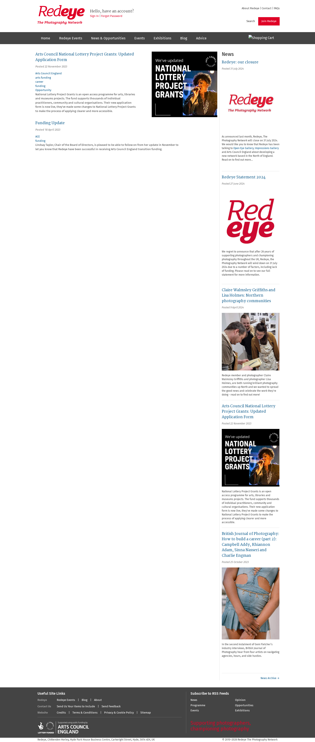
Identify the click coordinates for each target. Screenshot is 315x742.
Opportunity (43, 90)
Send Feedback (111, 706)
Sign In (94, 16)
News (193, 700)
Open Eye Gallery (243, 148)
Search (250, 21)
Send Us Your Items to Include (76, 706)
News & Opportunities (108, 38)
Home (45, 38)
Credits (61, 712)
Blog (183, 38)
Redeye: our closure (240, 62)
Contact (267, 8)
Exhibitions (162, 38)
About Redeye (250, 8)
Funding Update (50, 123)
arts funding (43, 77)
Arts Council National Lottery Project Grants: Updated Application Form (248, 411)
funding (40, 86)
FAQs (277, 8)
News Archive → (270, 678)
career (39, 82)
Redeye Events (70, 38)
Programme (197, 705)
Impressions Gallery (267, 148)
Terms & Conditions (85, 712)
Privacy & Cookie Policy (119, 712)
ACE (37, 136)
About (98, 700)
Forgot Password (111, 16)
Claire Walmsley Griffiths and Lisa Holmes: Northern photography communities (248, 295)
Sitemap (145, 712)
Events (139, 38)
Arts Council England (48, 73)
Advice (201, 38)
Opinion (240, 700)
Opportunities (244, 705)
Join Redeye (268, 21)
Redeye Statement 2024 (244, 177)
